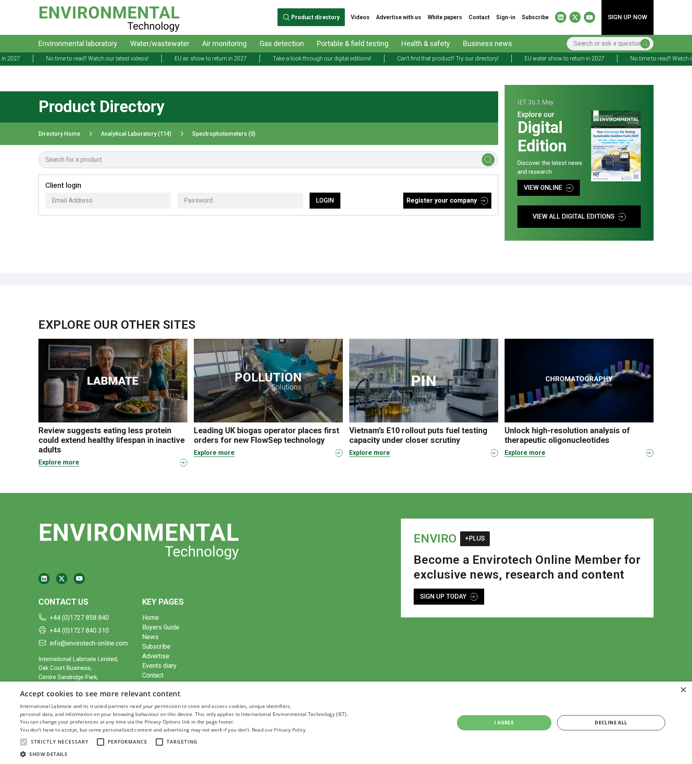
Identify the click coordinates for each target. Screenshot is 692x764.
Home (150, 617)
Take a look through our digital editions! (294, 58)
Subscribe (535, 17)
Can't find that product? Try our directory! (420, 58)
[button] (24, 742)
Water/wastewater (159, 43)
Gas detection (282, 43)
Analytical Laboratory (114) (136, 134)
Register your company (441, 200)
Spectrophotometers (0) (223, 134)
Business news (487, 43)
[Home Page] (109, 17)
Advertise (155, 656)
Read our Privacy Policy (279, 729)
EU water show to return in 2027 (536, 58)
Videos (360, 17)
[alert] (346, 723)
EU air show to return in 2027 (183, 58)
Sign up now (627, 17)
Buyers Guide (160, 627)
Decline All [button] (611, 722)
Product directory (315, 17)
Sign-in (505, 17)
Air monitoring (224, 43)
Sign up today (443, 596)
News (150, 637)
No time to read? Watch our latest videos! (69, 58)
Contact (479, 17)
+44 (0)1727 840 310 (79, 630)
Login (325, 200)
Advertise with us (398, 17)
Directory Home (59, 134)
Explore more (58, 462)
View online (543, 187)
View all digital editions (574, 216)
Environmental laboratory (77, 43)
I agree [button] (504, 722)
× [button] (683, 690)
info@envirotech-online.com (89, 643)
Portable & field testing (352, 43)
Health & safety (425, 43)
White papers (445, 17)
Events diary (159, 666)
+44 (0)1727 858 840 (79, 617)
